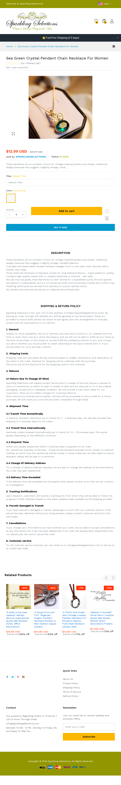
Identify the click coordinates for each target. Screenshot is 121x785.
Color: (16, 190)
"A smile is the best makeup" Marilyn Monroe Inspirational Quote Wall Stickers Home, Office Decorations (17, 619)
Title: (16, 176)
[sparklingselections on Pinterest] (18, 677)
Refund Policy (70, 696)
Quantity (10, 210)
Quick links (70, 670)
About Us (68, 679)
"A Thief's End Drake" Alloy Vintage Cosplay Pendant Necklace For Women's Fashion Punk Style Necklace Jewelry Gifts (74, 619)
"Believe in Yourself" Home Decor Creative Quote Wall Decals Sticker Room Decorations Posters (102, 618)
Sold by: (10, 156)
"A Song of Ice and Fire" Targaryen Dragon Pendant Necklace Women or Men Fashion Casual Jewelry (45, 619)
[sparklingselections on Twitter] (13, 677)
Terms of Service (72, 692)
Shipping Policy (71, 687)
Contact (11, 707)
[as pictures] (11, 198)
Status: (55, 156)
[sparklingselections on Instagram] (23, 677)
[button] (23, 63)
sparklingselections (31, 156)
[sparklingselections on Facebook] (7, 677)
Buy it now (60, 227)
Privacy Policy (70, 683)
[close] (117, 37)
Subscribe (89, 736)
